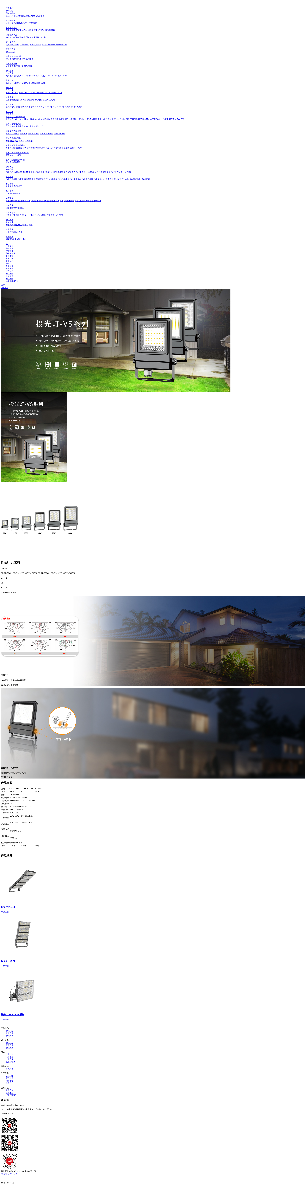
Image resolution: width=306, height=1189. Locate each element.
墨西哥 (13, 194)
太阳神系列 (33, 107)
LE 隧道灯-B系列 (32, 100)
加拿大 (19, 148)
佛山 (42, 172)
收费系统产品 (11, 35)
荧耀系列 (34, 83)
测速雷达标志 (39, 30)
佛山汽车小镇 (51, 179)
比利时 (21, 141)
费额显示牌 (34, 37)
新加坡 (8, 148)
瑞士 (131, 172)
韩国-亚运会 (69, 201)
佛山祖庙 (49, 172)
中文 (3, 288)
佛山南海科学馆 (24, 179)
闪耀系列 (26, 83)
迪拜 (14, 162)
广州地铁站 (36, 148)
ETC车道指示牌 (12, 37)
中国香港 (49, 201)
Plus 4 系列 (26, 76)
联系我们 (9, 271)
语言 (3, 285)
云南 (8, 232)
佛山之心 (9, 172)
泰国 (8, 141)
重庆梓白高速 (11, 126)
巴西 (132, 119)
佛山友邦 (26, 172)
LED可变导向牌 (30, 23)
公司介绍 (9, 263)
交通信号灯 (24, 45)
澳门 (61, 215)
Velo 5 (49, 76)
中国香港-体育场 (23, 201)
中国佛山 (9, 186)
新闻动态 (9, 266)
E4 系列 (34, 76)
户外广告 (9, 73)
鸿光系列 (9, 76)
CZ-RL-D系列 (52, 107)
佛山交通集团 (87, 179)
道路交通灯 (10, 42)
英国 (18, 162)
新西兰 (84, 172)
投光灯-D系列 (44, 93)
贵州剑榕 (101, 119)
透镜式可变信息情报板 (15, 16)
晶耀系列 (9, 83)
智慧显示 (9, 71)
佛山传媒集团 (132, 179)
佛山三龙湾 (35, 172)
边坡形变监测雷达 (13, 66)
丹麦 (47, 148)
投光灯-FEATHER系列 (28, 93)
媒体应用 (9, 205)
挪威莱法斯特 (33, 134)
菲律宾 (8, 162)
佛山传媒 (142, 179)
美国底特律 (40, 179)
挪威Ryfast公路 (36, 119)
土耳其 (32, 126)
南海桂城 (9, 155)
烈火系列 (42, 107)
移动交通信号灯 (48, 45)
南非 (16, 172)
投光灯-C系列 (56, 93)
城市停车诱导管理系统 (15, 145)
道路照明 (9, 104)
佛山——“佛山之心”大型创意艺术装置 (38, 215)
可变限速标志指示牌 (24, 30)
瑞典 (158, 119)
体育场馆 (9, 198)
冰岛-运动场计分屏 (93, 201)
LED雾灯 (43, 37)
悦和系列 (42, 83)
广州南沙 (26, 119)
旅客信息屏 (17, 59)
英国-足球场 (11, 201)
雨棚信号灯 (24, 37)
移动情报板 (10, 21)
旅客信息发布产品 (13, 56)
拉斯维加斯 (116, 179)
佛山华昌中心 (99, 179)
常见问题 (9, 258)
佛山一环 (85, 119)
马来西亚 (93, 119)
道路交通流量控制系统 (15, 160)
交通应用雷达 (11, 64)
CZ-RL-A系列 (76, 107)
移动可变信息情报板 (14, 23)
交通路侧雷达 (27, 66)
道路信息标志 (11, 28)
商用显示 (9, 177)
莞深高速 (172, 119)
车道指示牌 (10, 30)
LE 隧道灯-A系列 (47, 100)
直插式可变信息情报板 (34, 16)
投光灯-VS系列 (12, 93)
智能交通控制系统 (13, 138)
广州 (20, 155)
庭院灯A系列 (22, 107)
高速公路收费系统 (13, 124)
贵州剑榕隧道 (59, 134)
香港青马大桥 (23, 126)
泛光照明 (9, 90)
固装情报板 (10, 13)
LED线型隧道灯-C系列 (15, 100)
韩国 (12, 239)
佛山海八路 (17, 119)
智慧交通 (9, 11)
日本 (18, 194)
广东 (12, 232)
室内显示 (9, 80)
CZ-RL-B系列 (64, 107)
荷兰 (12, 141)
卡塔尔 (8, 119)
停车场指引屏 (27, 59)
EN (6, 288)
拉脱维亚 (164, 119)
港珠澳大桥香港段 (50, 119)
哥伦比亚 (69, 119)
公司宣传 (9, 276)
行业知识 (9, 246)
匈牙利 (62, 119)
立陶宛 (108, 179)
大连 (31, 225)
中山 (16, 155)
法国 (43, 148)
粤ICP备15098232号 (9, 1174)
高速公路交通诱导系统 (15, 117)
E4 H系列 (42, 76)
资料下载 (9, 279)
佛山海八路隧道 (12, 134)
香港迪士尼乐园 (62, 148)
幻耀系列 (18, 83)
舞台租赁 (9, 191)
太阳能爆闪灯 (61, 45)
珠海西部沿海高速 (142, 119)
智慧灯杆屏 (10, 49)
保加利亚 (73, 148)
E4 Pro (64, 76)
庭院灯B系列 (11, 107)
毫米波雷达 (10, 253)
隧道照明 (9, 97)
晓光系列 (18, 76)
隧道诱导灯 (50, 30)
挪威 (8, 239)
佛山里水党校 (75, 179)
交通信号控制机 (12, 45)
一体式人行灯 (35, 45)
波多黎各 (61, 172)
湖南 (16, 232)
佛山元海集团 (11, 179)
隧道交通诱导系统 (13, 131)
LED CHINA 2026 (13, 281)
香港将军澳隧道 (46, 134)
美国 (127, 172)
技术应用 (9, 251)
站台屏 (8, 59)
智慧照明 (9, 88)
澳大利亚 (126, 119)
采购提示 (9, 248)
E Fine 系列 (56, 76)
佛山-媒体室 (11, 208)
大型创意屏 (10, 213)
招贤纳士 (9, 269)
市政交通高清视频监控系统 (17, 153)
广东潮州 (109, 119)
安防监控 (9, 184)
